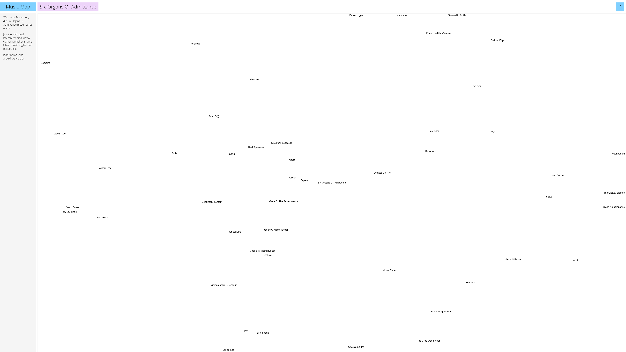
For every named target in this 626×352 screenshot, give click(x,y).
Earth (231, 152)
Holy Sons (432, 130)
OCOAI (477, 86)
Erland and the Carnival (431, 31)
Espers (303, 180)
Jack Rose (102, 219)
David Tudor (61, 130)
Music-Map (18, 6)
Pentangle (189, 45)
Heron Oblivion (511, 259)
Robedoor (429, 150)
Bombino (47, 60)
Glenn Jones (71, 209)
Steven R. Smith (464, 15)
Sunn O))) (213, 116)
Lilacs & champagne (614, 212)
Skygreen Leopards (278, 143)
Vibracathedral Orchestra (224, 285)
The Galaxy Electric (614, 207)
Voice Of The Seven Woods (283, 201)
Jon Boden (556, 169)
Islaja (491, 131)
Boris (174, 152)
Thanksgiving (233, 231)
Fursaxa (472, 281)
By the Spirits (70, 214)
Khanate (253, 79)
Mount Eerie (388, 270)
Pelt (246, 331)
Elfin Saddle (259, 332)
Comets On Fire (381, 172)
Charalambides (353, 347)
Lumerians (407, 15)
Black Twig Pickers (440, 312)
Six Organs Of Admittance (332, 182)
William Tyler (103, 173)
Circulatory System (211, 202)
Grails (292, 159)
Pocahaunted (618, 152)
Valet (576, 258)
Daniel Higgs (385, 15)
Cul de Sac (230, 349)
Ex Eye (265, 254)
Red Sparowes (256, 146)
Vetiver (291, 177)
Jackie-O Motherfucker (263, 250)
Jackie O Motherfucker (275, 229)
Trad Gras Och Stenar (431, 339)
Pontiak (548, 181)
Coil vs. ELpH (502, 42)
